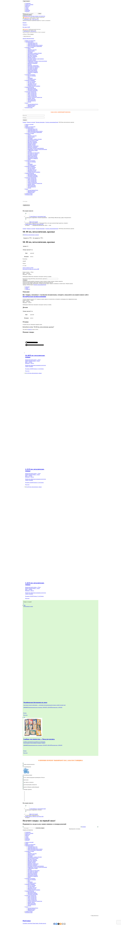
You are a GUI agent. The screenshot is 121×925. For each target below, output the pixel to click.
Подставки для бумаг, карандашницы (36, 58)
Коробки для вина (31, 57)
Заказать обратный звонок (28, 38)
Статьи (26, 7)
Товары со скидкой (31, 122)
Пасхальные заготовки (32, 71)
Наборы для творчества (30, 40)
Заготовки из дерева (29, 47)
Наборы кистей (31, 106)
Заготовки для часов (32, 49)
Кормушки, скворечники (33, 65)
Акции (26, 125)
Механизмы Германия (32, 89)
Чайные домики (31, 50)
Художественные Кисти (33, 104)
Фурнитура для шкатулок (30, 91)
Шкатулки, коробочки (32, 56)
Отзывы (27, 9)
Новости (27, 6)
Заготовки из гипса (32, 79)
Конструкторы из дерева (33, 54)
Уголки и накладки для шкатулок (35, 97)
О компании (28, 3)
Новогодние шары (32, 99)
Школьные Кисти (31, 105)
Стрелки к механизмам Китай (51, 122)
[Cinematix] (83, 826)
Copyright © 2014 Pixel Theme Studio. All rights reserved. (34, 923)
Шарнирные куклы (32, 84)
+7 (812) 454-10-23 (35, 19)
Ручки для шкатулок (32, 95)
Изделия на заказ (28, 107)
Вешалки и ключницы (32, 63)
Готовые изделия (28, 193)
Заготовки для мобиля (32, 69)
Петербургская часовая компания (34, 296)
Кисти (26, 103)
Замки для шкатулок (32, 92)
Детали (26, 288)
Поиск (40, 13)
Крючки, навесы (31, 98)
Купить (42, 368)
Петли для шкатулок (32, 93)
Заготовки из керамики (30, 74)
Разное (29, 73)
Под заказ (27, 371)
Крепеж (29, 101)
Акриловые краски (29, 41)
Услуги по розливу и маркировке (35, 46)
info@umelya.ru (27, 19)
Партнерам (27, 10)
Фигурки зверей (31, 82)
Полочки (30, 64)
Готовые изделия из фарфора (34, 86)
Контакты (27, 11)
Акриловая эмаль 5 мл (32, 42)
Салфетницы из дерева (33, 62)
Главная (24, 122)
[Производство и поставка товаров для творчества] (34, 16)
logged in (30, 329)
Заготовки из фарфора (30, 80)
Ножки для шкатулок (32, 96)
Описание (27, 286)
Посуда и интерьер (32, 75)
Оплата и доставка (29, 4)
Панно (29, 48)
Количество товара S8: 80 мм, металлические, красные (34, 278)
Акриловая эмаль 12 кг (33, 44)
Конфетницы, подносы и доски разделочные (37, 61)
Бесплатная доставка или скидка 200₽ (31, 269)
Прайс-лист (27, 5)
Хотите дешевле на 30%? (28, 267)
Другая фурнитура (32, 100)
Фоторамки (30, 52)
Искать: (24, 13)
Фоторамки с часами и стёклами (35, 53)
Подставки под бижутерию (33, 66)
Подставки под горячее (33, 67)
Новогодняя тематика (32, 70)
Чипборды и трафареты (33, 72)
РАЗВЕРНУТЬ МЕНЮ (27, 14)
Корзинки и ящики (32, 59)
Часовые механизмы (29, 87)
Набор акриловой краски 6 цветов (35, 45)
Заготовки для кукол (32, 83)
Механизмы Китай (32, 88)
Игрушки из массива (32, 55)
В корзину (25, 280)
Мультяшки (30, 78)
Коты (29, 76)
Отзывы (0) (27, 289)
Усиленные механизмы (33, 90)
